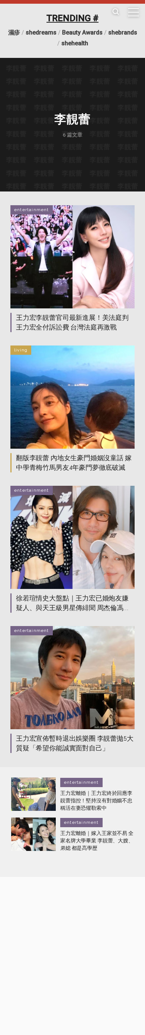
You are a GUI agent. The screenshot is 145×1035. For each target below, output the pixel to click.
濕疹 (14, 32)
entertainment (31, 209)
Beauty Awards (82, 32)
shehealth (74, 43)
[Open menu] (133, 12)
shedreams (41, 32)
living (21, 350)
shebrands (122, 32)
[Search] (115, 12)
